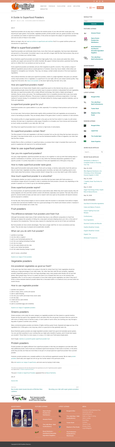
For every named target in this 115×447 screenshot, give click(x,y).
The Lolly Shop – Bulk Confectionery (97, 58)
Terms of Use (86, 424)
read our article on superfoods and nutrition (40, 41)
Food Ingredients (89, 220)
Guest (14, 20)
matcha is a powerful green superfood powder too (34, 339)
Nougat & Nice (95, 96)
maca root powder (32, 80)
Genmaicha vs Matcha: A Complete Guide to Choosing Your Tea (92, 162)
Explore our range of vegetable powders (23, 307)
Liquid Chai (94, 131)
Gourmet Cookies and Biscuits (93, 223)
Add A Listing (86, 418)
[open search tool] (87, 7)
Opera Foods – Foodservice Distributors (95, 40)
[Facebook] (94, 1)
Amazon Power (96, 33)
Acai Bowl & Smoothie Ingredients (35, 20)
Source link (14, 381)
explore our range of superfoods (26, 362)
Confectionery (88, 216)
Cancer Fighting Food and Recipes (91, 211)
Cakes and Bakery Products (92, 207)
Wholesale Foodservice (90, 238)
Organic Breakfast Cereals (91, 230)
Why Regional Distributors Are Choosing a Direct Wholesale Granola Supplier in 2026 (93, 173)
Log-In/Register (87, 428)
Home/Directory (87, 414)
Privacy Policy (86, 426)
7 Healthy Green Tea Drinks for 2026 (93, 182)
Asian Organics (95, 141)
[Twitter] (97, 1)
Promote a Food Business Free (91, 410)
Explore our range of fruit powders (21, 257)
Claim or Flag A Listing (89, 416)
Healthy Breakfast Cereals (91, 227)
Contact (84, 422)
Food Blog (85, 420)
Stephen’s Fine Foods (95, 114)
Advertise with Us (87, 412)
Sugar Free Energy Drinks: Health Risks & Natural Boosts (93, 191)
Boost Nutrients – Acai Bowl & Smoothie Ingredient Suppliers (97, 49)
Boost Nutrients (51, 373)
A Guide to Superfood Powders (27, 369)
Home (101, 7)
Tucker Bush (95, 108)
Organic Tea (87, 234)
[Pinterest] (102, 1)
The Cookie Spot (96, 136)
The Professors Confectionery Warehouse (71, 434)
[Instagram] (100, 1)
